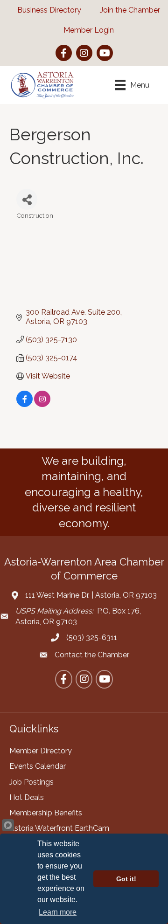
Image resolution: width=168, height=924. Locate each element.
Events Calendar (37, 766)
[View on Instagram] (42, 404)
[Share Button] (26, 199)
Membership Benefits (45, 812)
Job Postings (31, 782)
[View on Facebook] (24, 404)
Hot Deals (26, 797)
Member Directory (40, 750)
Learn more (58, 912)
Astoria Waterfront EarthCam (59, 828)
